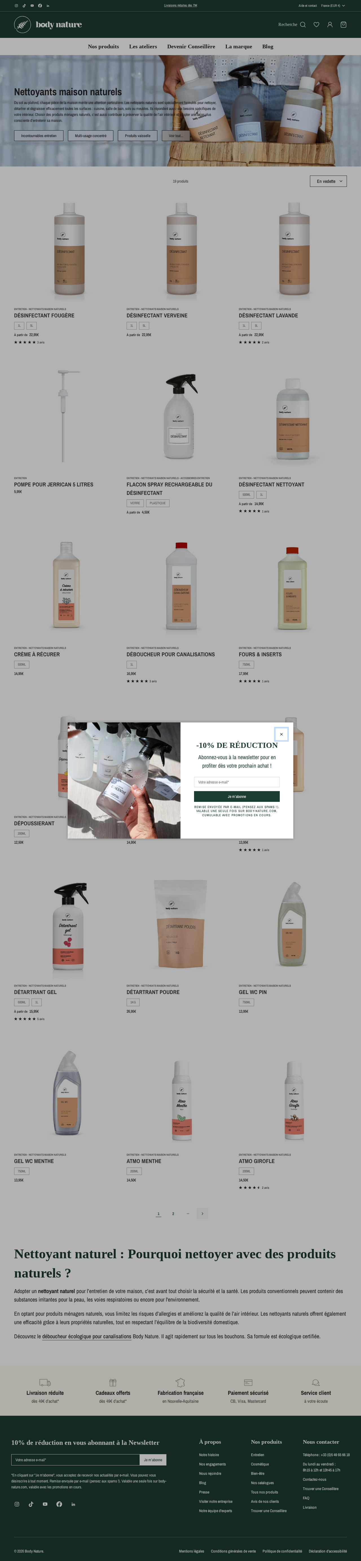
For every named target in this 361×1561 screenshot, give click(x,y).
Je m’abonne (247, 796)
